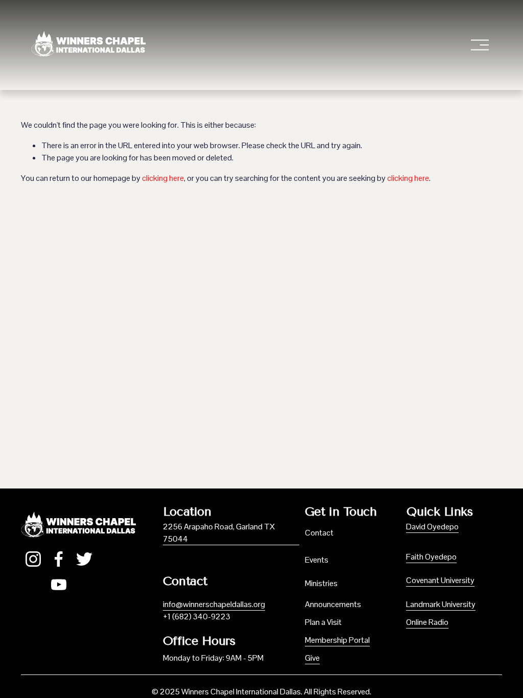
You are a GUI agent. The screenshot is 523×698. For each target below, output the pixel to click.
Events (316, 559)
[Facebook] (59, 559)
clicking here (163, 178)
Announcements (333, 604)
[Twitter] (84, 559)
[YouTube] (59, 584)
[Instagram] (33, 559)
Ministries (321, 583)
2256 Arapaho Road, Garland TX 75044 (219, 532)
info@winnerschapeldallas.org (214, 604)
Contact (319, 532)
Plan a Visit (323, 622)
